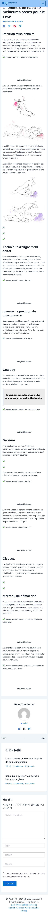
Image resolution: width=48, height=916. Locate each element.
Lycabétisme (18, 766)
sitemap (24, 911)
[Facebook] (4, 26)
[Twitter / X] (24, 729)
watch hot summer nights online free (24, 908)
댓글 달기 (8, 766)
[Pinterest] (15, 26)
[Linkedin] (20, 26)
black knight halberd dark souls (24, 905)
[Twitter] (9, 26)
